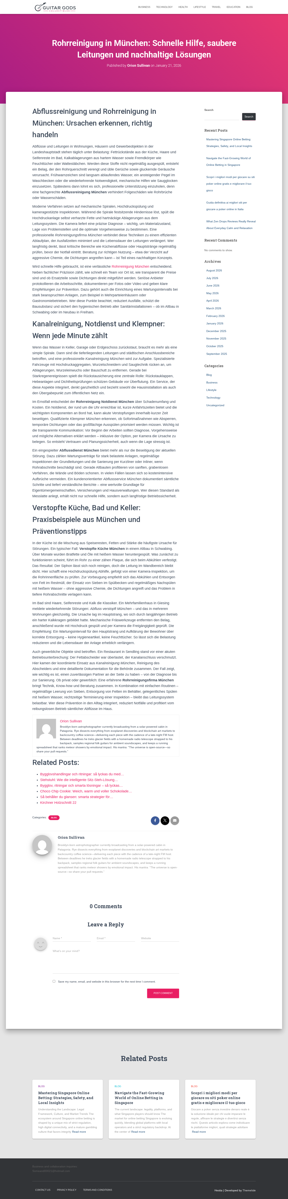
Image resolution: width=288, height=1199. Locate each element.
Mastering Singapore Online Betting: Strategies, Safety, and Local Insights (65, 1097)
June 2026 (212, 285)
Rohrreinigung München (130, 266)
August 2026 (214, 270)
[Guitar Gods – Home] (55, 7)
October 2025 (214, 346)
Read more (79, 1131)
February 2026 (215, 316)
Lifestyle (200, 7)
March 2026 (213, 308)
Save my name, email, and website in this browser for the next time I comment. (107, 981)
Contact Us (42, 1190)
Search (209, 109)
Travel (216, 7)
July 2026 (212, 278)
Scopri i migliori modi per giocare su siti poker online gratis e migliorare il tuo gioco (230, 183)
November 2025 (216, 338)
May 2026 (212, 293)
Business (144, 7)
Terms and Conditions (97, 1190)
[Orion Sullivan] (42, 844)
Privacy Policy (66, 1190)
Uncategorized (215, 405)
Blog (249, 7)
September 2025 (216, 353)
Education (233, 7)
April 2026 (212, 300)
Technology (164, 7)
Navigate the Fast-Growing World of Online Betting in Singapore (139, 1097)
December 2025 (216, 331)
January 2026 (214, 323)
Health (183, 7)
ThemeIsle (249, 1190)
